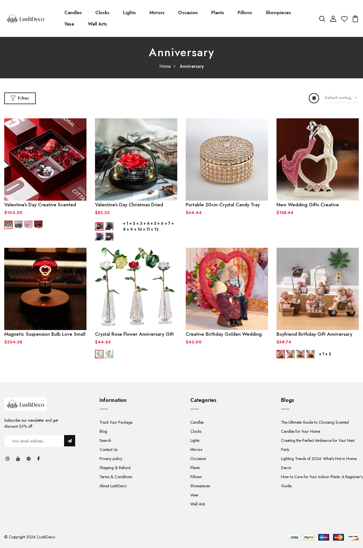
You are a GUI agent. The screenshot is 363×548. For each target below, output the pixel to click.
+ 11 (146, 229)
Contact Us (108, 449)
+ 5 (153, 223)
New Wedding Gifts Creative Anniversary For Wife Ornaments (312, 204)
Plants (217, 12)
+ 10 (138, 229)
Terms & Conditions (116, 477)
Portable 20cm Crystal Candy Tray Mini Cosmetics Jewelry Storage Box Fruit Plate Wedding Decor (224, 204)
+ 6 (160, 223)
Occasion (188, 12)
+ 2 (132, 223)
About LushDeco (113, 486)
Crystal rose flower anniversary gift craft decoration (134, 334)
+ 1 (125, 223)
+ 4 (146, 223)
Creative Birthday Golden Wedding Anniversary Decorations (224, 334)
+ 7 (167, 223)
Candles (73, 12)
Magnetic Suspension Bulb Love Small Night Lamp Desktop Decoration (44, 334)
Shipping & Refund (115, 468)
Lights (129, 12)
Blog (103, 431)
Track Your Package (116, 422)
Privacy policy (111, 458)
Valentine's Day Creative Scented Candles (40, 204)
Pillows (245, 12)
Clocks (102, 12)
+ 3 (139, 223)
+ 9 (130, 229)
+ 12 (155, 229)
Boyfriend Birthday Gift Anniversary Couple (314, 334)
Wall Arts (97, 24)
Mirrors (156, 12)
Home (165, 66)
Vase (69, 24)
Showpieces (278, 12)
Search (105, 440)
